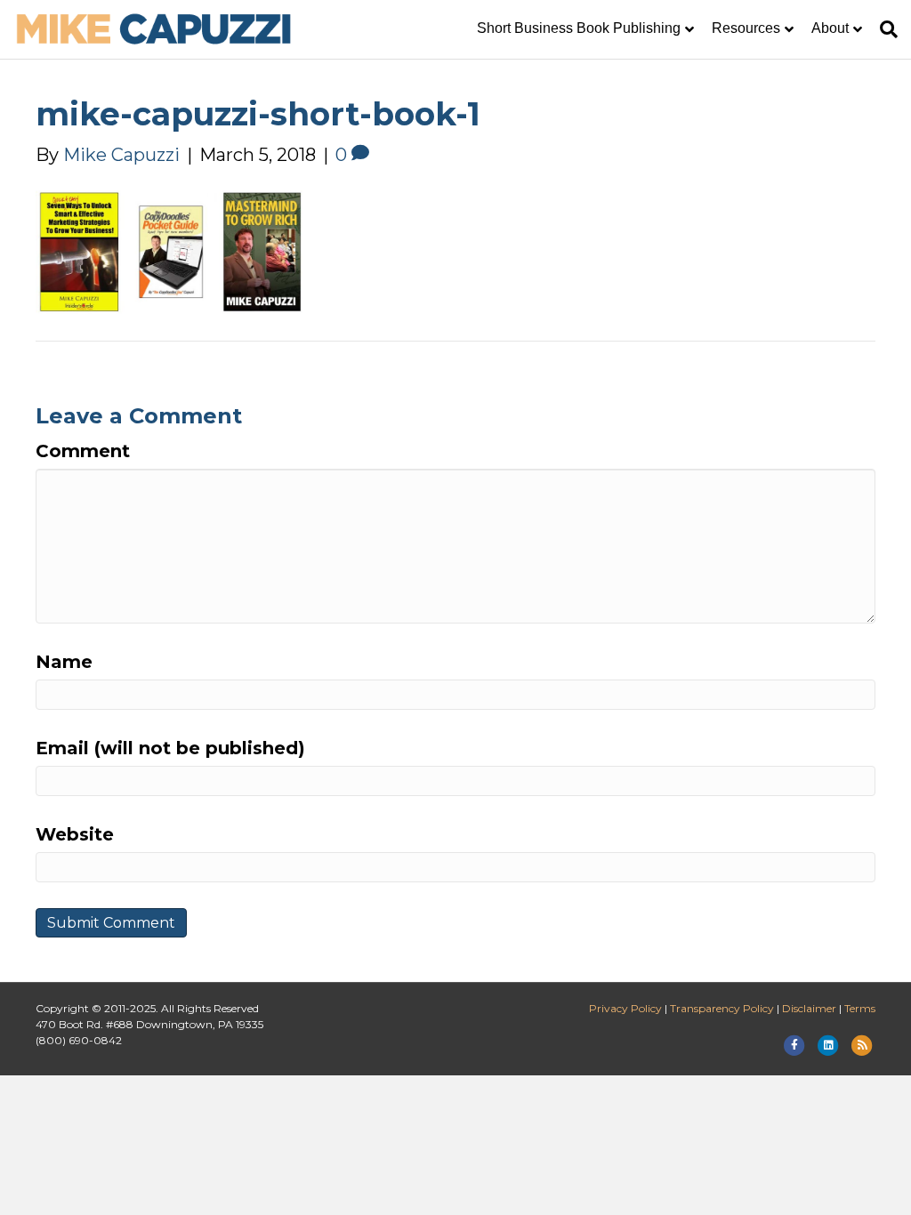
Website (75, 834)
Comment (83, 451)
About (830, 28)
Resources (746, 28)
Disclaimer (809, 1008)
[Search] (884, 29)
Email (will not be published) (170, 748)
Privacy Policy (625, 1008)
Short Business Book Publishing (579, 28)
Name (64, 661)
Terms (859, 1008)
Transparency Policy (722, 1008)
